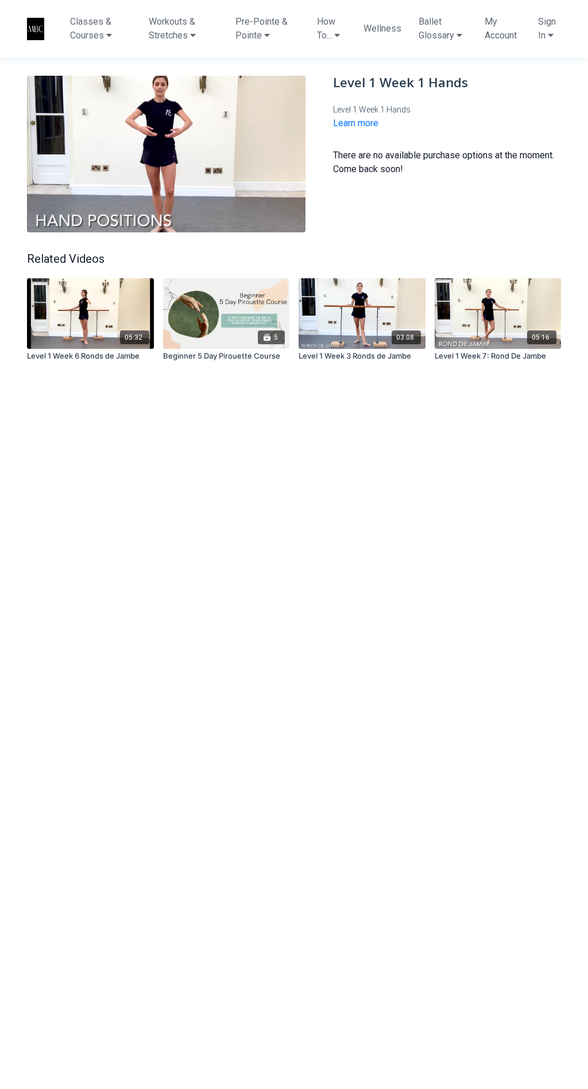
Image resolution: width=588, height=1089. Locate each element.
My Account (501, 28)
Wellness (382, 28)
